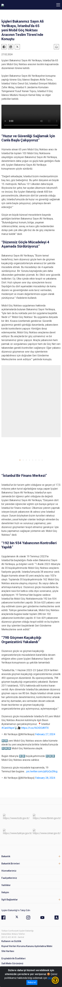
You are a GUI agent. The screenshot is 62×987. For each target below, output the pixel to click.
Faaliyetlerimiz (9, 878)
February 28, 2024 (45, 777)
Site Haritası (7, 951)
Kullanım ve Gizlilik (11, 941)
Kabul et (32, 982)
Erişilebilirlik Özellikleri (13, 958)
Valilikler (6, 885)
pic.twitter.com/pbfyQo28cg (41, 771)
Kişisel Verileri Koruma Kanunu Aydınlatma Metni (26, 946)
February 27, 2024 (45, 734)
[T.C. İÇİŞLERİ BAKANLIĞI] (19, 4)
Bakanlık (5, 856)
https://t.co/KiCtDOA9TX (35, 727)
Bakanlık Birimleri (10, 863)
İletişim (5, 892)
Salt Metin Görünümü (12, 963)
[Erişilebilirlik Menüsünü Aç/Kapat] (55, 980)
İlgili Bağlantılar (9, 899)
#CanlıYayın (7, 727)
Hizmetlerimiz (8, 870)
